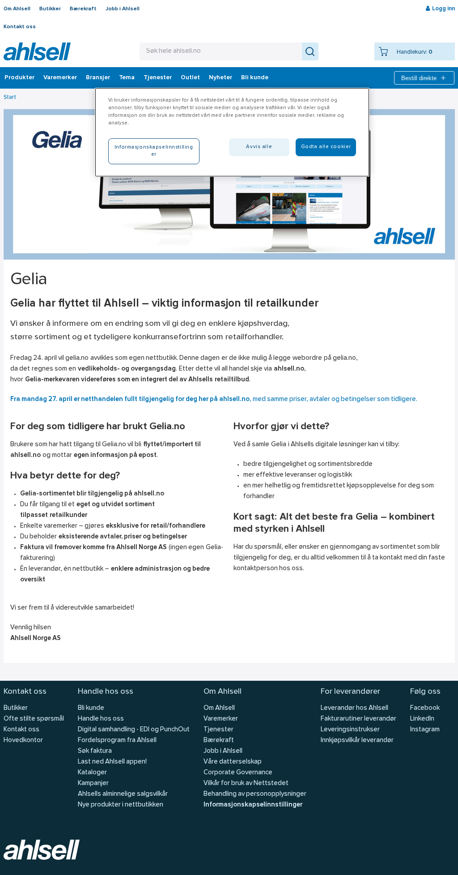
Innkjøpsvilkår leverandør (357, 740)
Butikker (50, 9)
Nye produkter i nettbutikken (120, 805)
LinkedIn (422, 719)
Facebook (425, 708)
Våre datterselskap (233, 762)
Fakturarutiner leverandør (358, 719)
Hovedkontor (23, 740)
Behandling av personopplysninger (255, 794)
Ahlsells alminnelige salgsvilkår (123, 794)
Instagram (425, 730)
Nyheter (220, 78)
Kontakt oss (20, 27)
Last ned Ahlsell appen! (112, 762)
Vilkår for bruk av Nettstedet (246, 783)
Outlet (190, 78)
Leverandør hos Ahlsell (354, 708)
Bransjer (98, 78)
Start (10, 97)
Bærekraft (83, 9)
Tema (127, 78)
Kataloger (92, 773)
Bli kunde (254, 78)
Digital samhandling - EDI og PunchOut (134, 730)
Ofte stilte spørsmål (34, 719)
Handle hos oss (101, 719)
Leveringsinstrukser (350, 730)
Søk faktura (95, 751)
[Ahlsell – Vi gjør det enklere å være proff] (37, 51)
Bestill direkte (419, 78)
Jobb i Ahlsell (123, 9)
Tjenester (158, 78)
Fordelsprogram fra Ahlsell (117, 740)
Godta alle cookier (326, 147)
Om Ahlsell (17, 9)
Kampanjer (93, 783)
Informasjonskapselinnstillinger (253, 805)
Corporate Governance (238, 773)
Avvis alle (259, 147)
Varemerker (60, 78)
